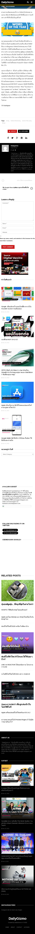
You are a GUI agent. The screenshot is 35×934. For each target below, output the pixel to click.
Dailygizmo (14, 146)
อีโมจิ (3, 123)
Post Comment (8, 247)
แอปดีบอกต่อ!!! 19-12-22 (9, 339)
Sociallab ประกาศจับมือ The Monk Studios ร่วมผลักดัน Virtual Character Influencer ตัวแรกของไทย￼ (17, 823)
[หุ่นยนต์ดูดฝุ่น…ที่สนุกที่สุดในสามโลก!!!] (17, 590)
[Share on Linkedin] (26, 138)
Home (2, 6)
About (13, 927)
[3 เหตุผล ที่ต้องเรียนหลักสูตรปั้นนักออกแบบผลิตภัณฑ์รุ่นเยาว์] (17, 775)
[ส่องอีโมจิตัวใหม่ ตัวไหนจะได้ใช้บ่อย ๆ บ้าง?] (17, 642)
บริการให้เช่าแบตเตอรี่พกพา (24, 180)
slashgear (7, 105)
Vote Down (24, 131)
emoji (7, 120)
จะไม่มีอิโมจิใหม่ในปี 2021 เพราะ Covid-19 (15, 674)
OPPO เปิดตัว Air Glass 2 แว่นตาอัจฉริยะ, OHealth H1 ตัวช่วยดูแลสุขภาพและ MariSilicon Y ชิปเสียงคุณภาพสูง (17, 372)
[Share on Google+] (17, 138)
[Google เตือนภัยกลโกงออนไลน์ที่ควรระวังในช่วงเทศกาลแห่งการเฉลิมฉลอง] (17, 293)
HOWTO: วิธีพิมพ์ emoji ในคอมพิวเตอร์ (14, 610)
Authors (27, 927)
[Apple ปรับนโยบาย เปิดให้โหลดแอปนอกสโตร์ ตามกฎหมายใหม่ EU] (17, 392)
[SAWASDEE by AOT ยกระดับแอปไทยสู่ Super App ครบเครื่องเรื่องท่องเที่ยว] (17, 843)
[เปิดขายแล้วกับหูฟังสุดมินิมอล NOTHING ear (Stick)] (17, 876)
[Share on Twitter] (12, 138)
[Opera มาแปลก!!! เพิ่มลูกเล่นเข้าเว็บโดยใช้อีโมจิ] (17, 690)
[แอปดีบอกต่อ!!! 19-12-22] (17, 326)
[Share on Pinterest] (22, 138)
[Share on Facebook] (8, 138)
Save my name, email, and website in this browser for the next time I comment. (17, 239)
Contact (19, 927)
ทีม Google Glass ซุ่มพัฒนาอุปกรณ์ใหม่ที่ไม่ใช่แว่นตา (16, 188)
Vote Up (13, 131)
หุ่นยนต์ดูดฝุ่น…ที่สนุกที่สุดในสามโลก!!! (17, 604)
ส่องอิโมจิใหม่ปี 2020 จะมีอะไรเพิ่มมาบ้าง (15, 626)
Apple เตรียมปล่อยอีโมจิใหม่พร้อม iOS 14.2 (15, 712)
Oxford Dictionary (16, 120)
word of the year (26, 120)
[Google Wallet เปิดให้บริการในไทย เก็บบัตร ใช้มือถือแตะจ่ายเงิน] (17, 425)
